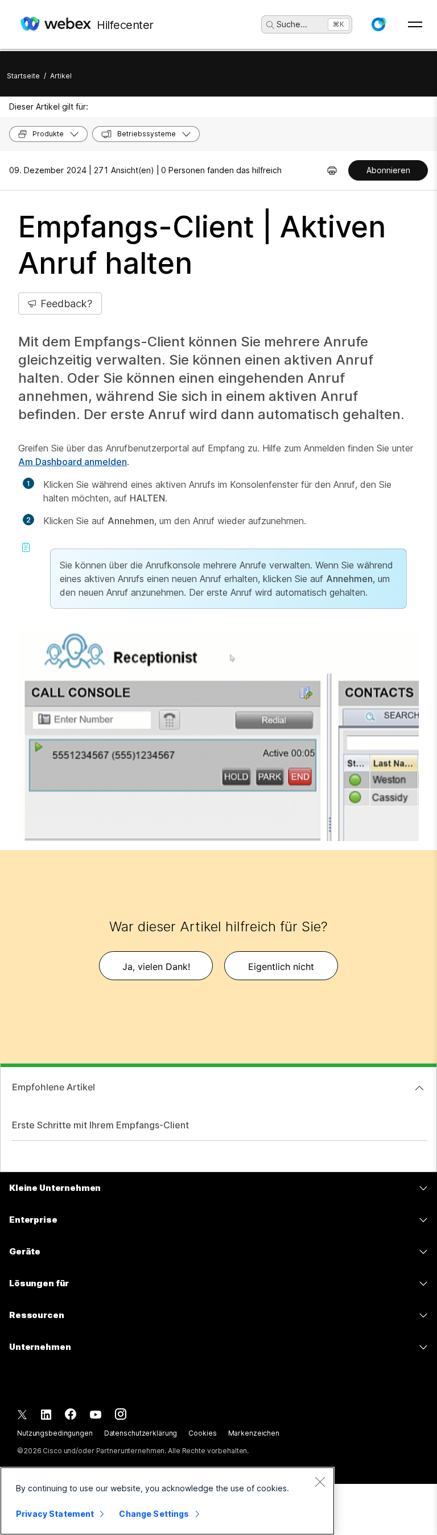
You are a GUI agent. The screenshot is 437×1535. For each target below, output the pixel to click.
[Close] (319, 1481)
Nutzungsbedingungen (55, 1433)
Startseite (23, 76)
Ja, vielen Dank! (156, 966)
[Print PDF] (332, 170)
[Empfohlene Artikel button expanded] (419, 1088)
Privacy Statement (55, 1514)
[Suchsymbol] (270, 25)
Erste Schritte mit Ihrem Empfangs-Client (100, 1125)
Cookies (202, 1433)
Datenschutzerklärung (141, 1433)
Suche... (292, 24)
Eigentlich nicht (281, 966)
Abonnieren (388, 170)
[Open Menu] (415, 24)
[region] (167, 1501)
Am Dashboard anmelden (72, 461)
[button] (378, 24)
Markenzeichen (253, 1433)
